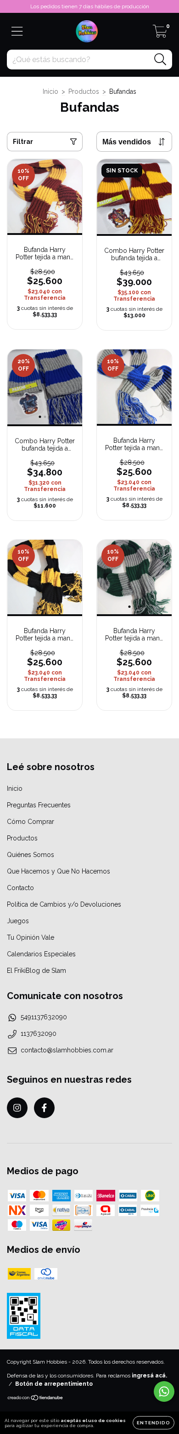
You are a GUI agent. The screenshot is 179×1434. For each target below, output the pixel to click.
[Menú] (17, 31)
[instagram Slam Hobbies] (17, 1107)
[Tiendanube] (35, 1399)
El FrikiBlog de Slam (36, 970)
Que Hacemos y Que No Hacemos (58, 871)
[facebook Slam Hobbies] (44, 1107)
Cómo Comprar (30, 821)
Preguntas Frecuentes (39, 805)
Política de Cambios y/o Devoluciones (64, 904)
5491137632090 (44, 1017)
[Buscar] (160, 59)
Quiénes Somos (30, 854)
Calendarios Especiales (41, 954)
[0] (160, 34)
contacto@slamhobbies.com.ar (67, 1050)
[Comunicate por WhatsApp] (164, 1391)
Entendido (153, 1422)
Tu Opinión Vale (30, 937)
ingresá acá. (149, 1375)
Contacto (20, 887)
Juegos (18, 921)
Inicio (50, 91)
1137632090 (38, 1033)
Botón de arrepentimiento (54, 1384)
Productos (83, 91)
